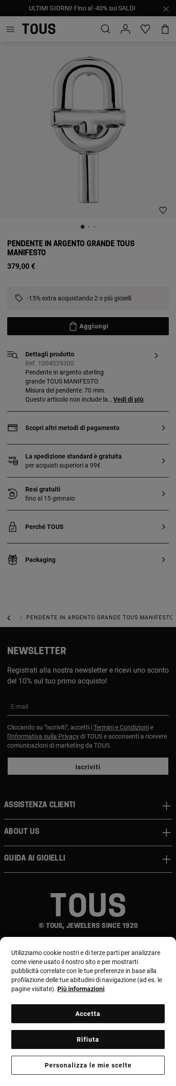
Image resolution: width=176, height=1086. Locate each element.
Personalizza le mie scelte (88, 1065)
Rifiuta (88, 1039)
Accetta (88, 1013)
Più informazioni (81, 988)
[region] (88, 1011)
